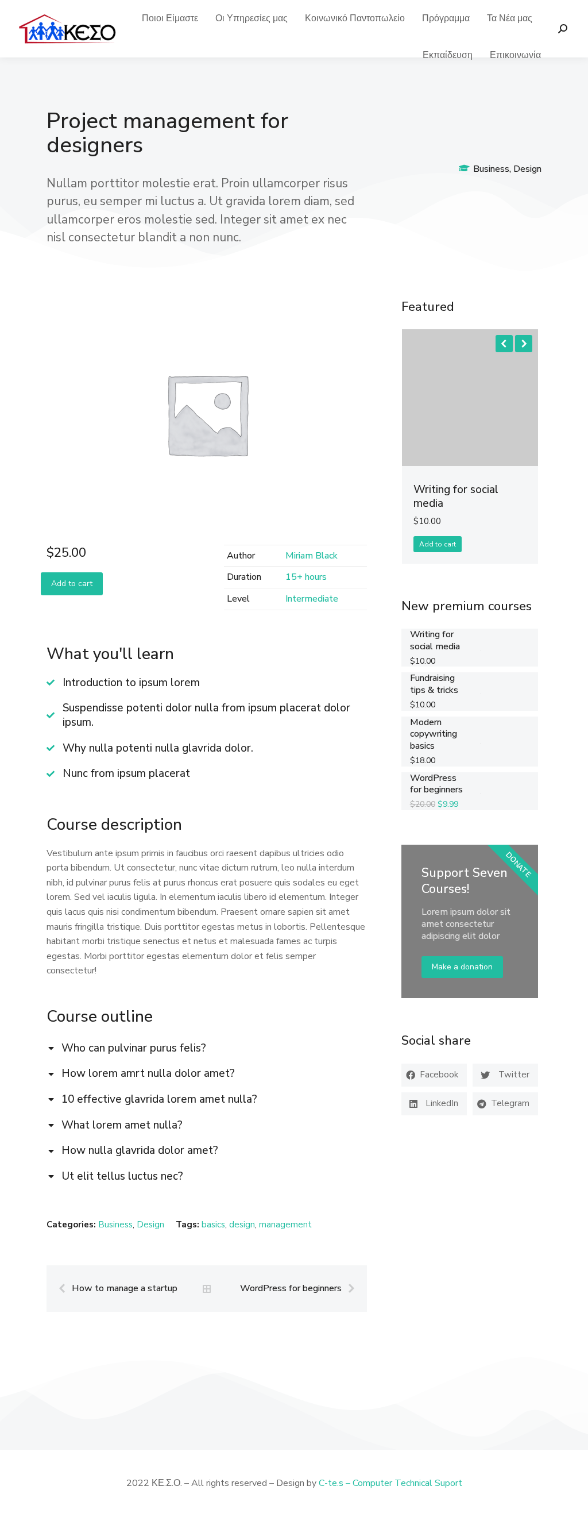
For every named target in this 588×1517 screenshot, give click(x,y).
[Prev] (65, 1288)
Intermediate (311, 598)
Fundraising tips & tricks (434, 684)
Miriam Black (311, 555)
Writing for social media (455, 497)
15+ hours (306, 577)
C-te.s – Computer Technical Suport (390, 1483)
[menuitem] (170, 18)
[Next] (348, 1288)
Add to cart (71, 583)
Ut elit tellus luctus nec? (122, 1176)
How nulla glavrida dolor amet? (139, 1150)
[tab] (206, 1047)
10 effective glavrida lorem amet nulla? (159, 1099)
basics (213, 1224)
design (242, 1224)
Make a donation (462, 966)
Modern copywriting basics (433, 734)
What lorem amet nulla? (122, 1125)
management (285, 1224)
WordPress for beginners (436, 784)
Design (527, 169)
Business (491, 169)
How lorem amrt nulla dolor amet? (148, 1073)
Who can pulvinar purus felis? (133, 1048)
